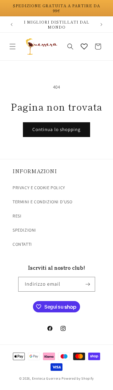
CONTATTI (22, 244)
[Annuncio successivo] (101, 24)
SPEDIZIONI (24, 230)
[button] (12, 46)
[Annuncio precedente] (12, 24)
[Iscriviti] (88, 284)
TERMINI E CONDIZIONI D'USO (43, 202)
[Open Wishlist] (84, 46)
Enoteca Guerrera (46, 378)
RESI (17, 216)
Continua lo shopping (56, 129)
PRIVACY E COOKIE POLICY (39, 187)
